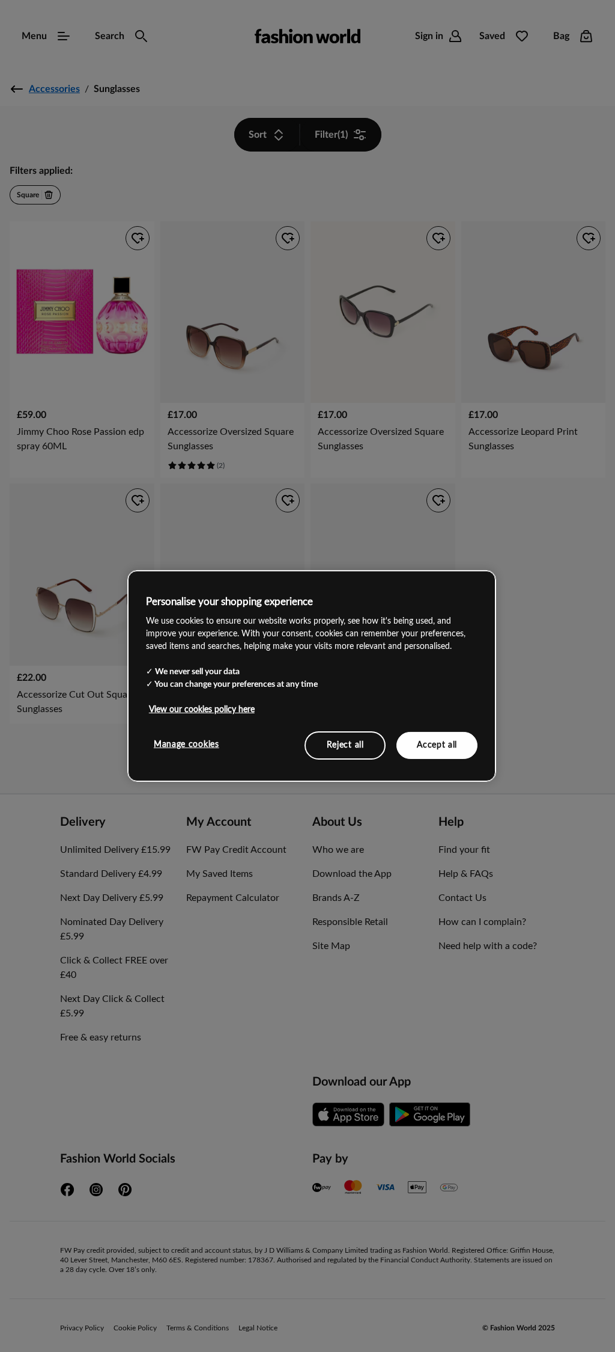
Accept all (437, 744)
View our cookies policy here (202, 709)
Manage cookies (186, 744)
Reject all (345, 744)
